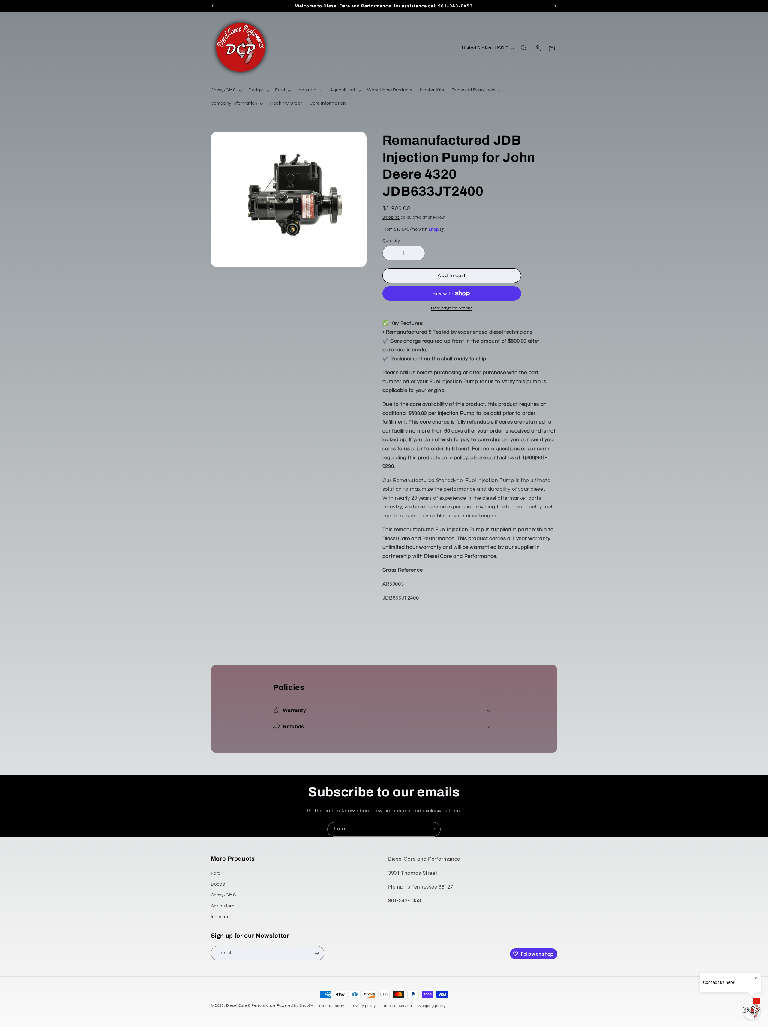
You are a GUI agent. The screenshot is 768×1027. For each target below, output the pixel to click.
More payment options (451, 308)
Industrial (221, 917)
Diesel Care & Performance (250, 1005)
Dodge (218, 884)
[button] (226, 90)
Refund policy (331, 1006)
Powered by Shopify (295, 1005)
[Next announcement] (555, 6)
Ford (216, 873)
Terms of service (397, 1006)
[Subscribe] (433, 829)
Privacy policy (363, 1006)
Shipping (391, 217)
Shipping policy (432, 1006)
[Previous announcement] (212, 6)
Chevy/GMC (223, 895)
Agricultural (223, 906)
